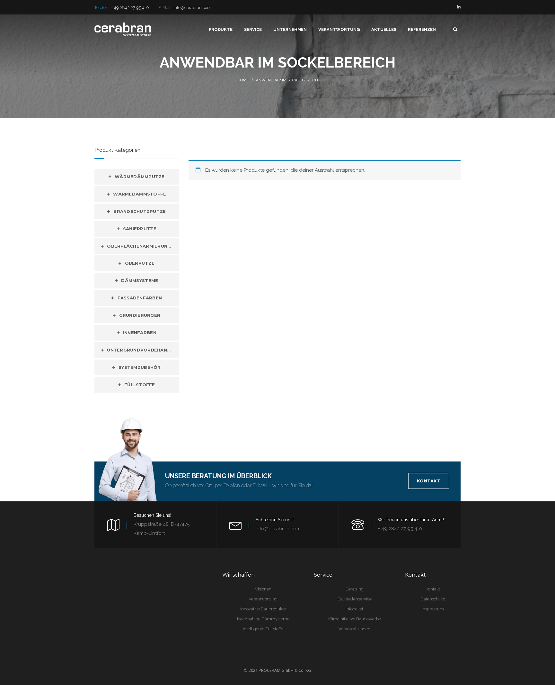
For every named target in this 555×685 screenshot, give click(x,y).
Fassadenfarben (140, 297)
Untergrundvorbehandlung (143, 349)
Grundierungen (139, 315)
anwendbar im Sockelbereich (287, 80)
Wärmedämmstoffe (139, 193)
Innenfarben (139, 332)
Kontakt (428, 480)
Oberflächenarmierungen (142, 246)
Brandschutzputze (139, 211)
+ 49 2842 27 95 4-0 (130, 7)
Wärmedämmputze (140, 176)
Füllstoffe (139, 384)
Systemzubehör (140, 367)
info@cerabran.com (192, 7)
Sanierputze (139, 228)
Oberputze (139, 263)
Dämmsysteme (139, 280)
